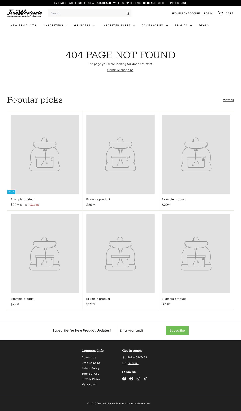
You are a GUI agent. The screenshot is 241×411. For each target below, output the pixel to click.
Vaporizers (54, 25)
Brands (182, 25)
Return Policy (90, 368)
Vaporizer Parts (117, 25)
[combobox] (89, 13)
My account (89, 384)
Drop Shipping (91, 363)
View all (228, 100)
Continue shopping (120, 70)
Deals (204, 25)
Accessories (153, 25)
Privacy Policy (91, 379)
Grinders (83, 25)
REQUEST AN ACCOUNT (185, 13)
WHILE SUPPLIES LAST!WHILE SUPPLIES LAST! (98, 2)
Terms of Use (90, 373)
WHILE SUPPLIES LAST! (165, 2)
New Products (24, 25)
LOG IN (208, 13)
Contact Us (89, 357)
